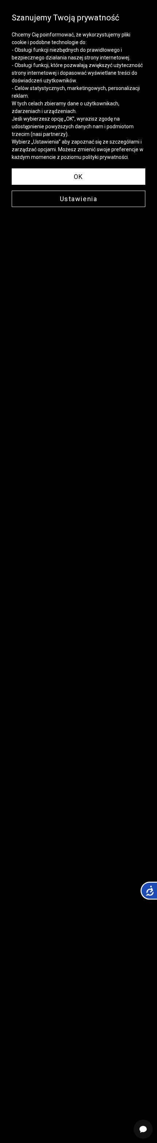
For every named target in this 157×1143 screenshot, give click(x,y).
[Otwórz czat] (143, 1129)
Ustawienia (78, 199)
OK (78, 176)
